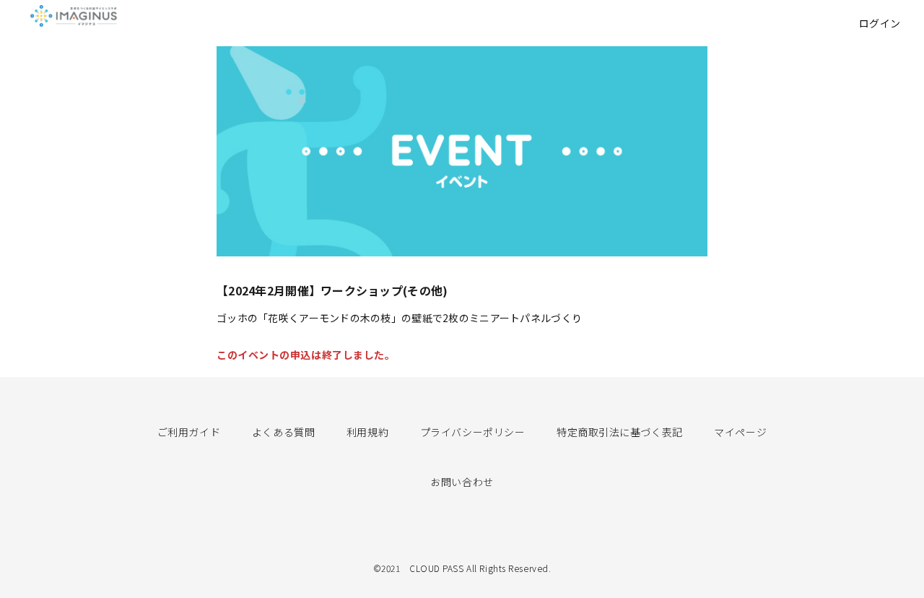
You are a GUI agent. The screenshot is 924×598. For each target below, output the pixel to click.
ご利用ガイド (188, 432)
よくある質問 (283, 432)
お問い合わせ (461, 481)
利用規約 (367, 432)
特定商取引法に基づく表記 (620, 432)
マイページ (740, 432)
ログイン (880, 23)
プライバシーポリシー (473, 432)
